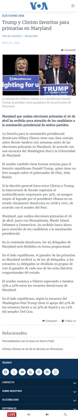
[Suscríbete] (47, 372)
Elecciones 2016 (13, 15)
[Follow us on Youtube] (22, 372)
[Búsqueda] (65, 414)
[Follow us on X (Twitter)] (14, 372)
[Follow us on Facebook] (5, 372)
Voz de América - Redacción (20, 36)
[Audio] (29, 414)
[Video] (47, 414)
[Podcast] (38, 372)
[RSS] (30, 372)
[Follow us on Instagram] (55, 372)
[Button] (68, 50)
